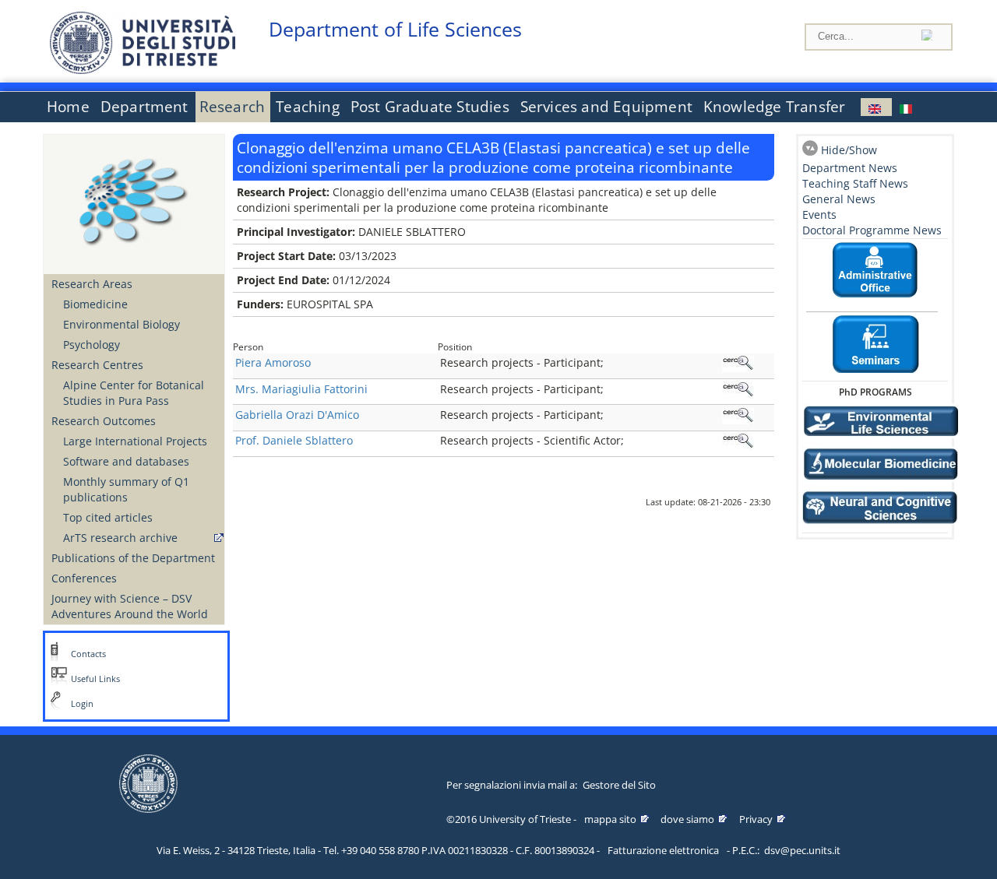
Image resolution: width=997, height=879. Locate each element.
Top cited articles (108, 517)
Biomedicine (95, 304)
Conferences (84, 578)
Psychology (91, 344)
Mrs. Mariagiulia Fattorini (301, 388)
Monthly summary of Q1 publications (126, 489)
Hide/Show (849, 149)
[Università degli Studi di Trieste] (142, 69)
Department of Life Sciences (395, 29)
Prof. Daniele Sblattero (294, 440)
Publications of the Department (133, 557)
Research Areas (91, 283)
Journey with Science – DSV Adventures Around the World (129, 606)
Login (82, 703)
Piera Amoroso (273, 362)
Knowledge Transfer (774, 107)
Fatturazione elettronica (663, 850)
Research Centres (97, 364)
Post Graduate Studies (430, 107)
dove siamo (687, 819)
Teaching (308, 107)
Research (232, 107)
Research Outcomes (103, 420)
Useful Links (95, 678)
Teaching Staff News (855, 183)
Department (144, 107)
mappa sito (610, 819)
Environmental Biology (121, 324)
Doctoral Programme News (872, 230)
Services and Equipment (606, 107)
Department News (849, 167)
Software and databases (126, 461)
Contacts (88, 654)
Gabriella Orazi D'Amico (297, 414)
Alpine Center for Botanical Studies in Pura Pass (133, 393)
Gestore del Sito (619, 785)
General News (838, 199)
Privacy (756, 819)
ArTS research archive (120, 537)
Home (68, 107)
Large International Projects (135, 441)
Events (819, 214)
